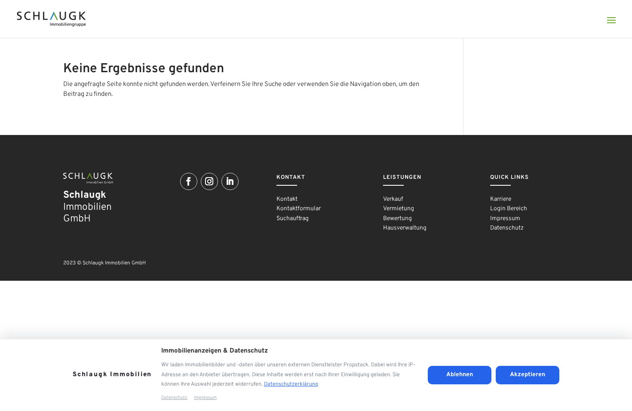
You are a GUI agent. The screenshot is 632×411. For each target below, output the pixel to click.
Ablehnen (459, 374)
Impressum (505, 218)
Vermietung (398, 208)
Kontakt (287, 199)
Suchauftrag (292, 218)
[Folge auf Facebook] (188, 181)
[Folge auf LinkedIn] (230, 181)
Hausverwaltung (404, 228)
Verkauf (393, 199)
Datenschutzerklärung (291, 384)
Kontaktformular (298, 208)
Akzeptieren (527, 374)
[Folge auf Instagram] (209, 181)
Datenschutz (507, 228)
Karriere (500, 199)
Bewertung (397, 218)
